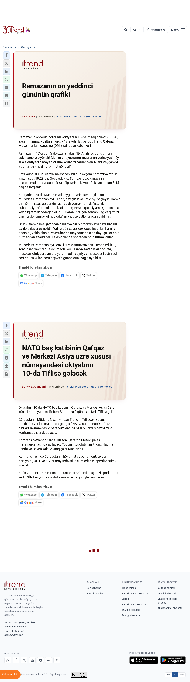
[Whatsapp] (7, 660)
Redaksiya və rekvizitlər (135, 593)
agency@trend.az (13, 635)
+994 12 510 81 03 (14, 630)
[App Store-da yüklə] (143, 660)
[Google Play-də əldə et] (173, 660)
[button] (6, 55)
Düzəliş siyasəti (131, 609)
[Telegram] (40, 660)
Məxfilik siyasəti (167, 593)
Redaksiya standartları (135, 604)
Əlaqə (125, 598)
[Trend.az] (16, 30)
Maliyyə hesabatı (131, 615)
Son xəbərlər (94, 587)
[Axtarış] (125, 29)
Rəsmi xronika (95, 593)
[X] (24, 660)
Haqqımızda (129, 587)
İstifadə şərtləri (166, 587)
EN (168, 674)
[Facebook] (16, 660)
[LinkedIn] (48, 660)
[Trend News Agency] (14, 585)
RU (182, 674)
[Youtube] (32, 660)
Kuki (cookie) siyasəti (170, 607)
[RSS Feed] (56, 660)
